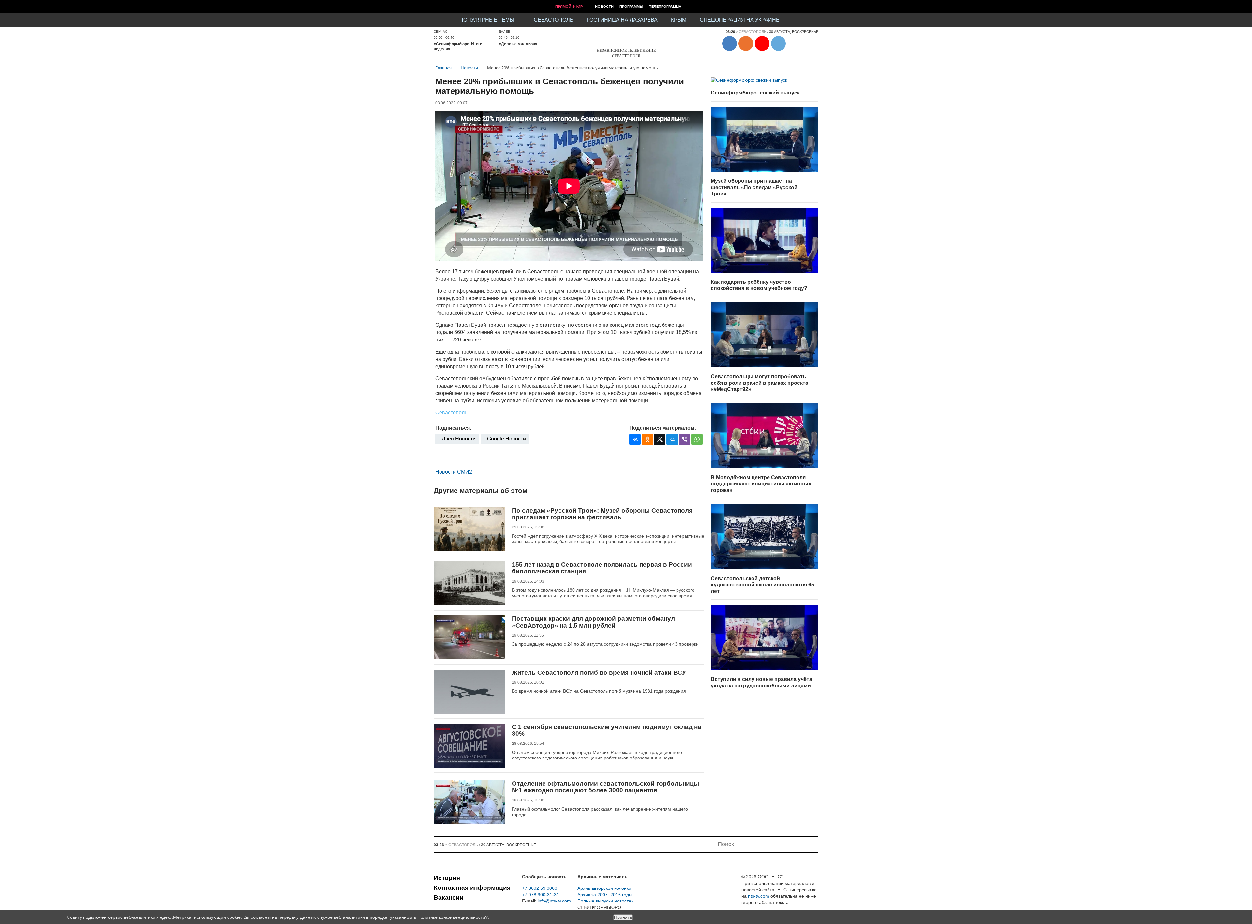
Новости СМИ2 (453, 472)
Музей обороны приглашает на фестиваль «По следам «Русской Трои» (754, 187)
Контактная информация (472, 887)
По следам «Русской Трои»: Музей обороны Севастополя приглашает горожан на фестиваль (602, 514)
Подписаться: (453, 428)
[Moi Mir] (672, 439)
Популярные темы (486, 19)
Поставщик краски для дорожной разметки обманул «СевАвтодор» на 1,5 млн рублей (593, 622)
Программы (631, 6)
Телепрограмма (665, 6)
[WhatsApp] (697, 439)
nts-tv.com (758, 896)
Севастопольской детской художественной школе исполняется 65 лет (762, 585)
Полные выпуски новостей (605, 900)
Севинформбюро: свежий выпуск (755, 92)
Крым (678, 19)
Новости (604, 6)
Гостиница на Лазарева (622, 19)
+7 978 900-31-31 (540, 894)
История (447, 877)
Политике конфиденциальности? (452, 917)
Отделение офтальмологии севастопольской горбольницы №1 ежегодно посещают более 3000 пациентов (605, 787)
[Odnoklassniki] (647, 439)
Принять (623, 917)
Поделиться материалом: (662, 428)
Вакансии (449, 897)
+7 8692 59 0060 (539, 888)
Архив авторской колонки (604, 888)
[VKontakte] (635, 439)
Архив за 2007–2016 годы (604, 894)
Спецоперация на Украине (740, 19)
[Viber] (684, 439)
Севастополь (554, 19)
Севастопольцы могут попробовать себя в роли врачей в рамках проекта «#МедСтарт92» (759, 383)
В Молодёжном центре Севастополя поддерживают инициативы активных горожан (761, 484)
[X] (659, 439)
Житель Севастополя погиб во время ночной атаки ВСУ (599, 672)
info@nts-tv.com (554, 900)
